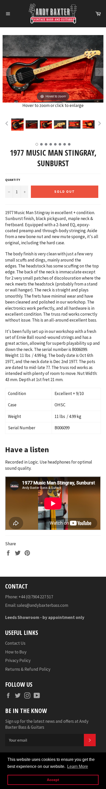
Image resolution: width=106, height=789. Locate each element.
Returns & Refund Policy (27, 669)
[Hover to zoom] (53, 68)
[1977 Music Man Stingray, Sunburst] (17, 124)
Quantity (12, 180)
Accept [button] (53, 780)
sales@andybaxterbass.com (42, 605)
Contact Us (15, 643)
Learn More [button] (77, 766)
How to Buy (15, 652)
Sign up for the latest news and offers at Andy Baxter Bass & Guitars (47, 724)
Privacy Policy (18, 660)
